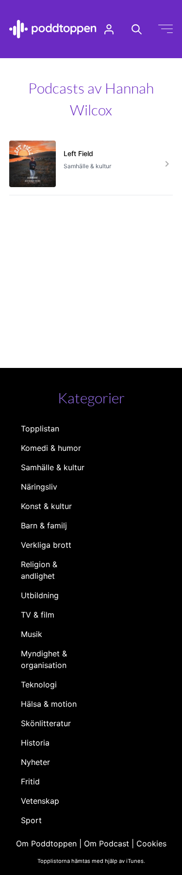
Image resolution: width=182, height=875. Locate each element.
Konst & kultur (46, 506)
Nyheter (35, 762)
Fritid (30, 781)
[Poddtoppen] (53, 29)
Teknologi (39, 684)
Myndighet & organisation (44, 659)
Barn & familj (44, 525)
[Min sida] (109, 29)
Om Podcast (106, 843)
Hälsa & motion (49, 704)
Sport (31, 820)
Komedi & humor (51, 448)
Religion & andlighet (39, 570)
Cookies (151, 843)
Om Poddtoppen (46, 843)
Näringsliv (39, 487)
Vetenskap (40, 801)
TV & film (37, 615)
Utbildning (40, 595)
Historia (35, 743)
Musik (31, 634)
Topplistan (40, 428)
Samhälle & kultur (52, 467)
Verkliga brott (46, 545)
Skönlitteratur (46, 723)
